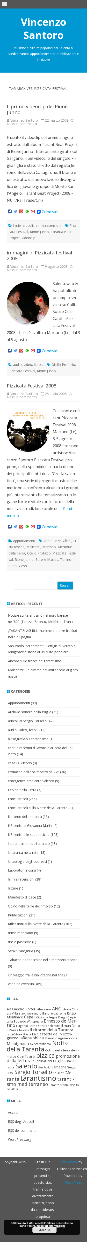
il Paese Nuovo (18, 1030)
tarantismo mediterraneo (40, 1081)
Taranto (54, 1085)
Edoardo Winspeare (28, 1021)
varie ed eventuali (21, 984)
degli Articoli (21, 1121)
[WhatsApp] (27, 212)
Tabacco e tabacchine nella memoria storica (42, 959)
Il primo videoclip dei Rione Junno (37, 109)
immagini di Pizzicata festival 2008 (39, 255)
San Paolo (44, 1067)
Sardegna (58, 1067)
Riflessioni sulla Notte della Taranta (35, 924)
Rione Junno (39, 231)
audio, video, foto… (23, 730)
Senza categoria (20, 950)
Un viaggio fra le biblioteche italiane (35, 975)
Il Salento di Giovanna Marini (30, 825)
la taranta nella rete (23, 852)
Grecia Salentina (49, 1026)
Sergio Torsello (33, 1072)
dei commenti (22, 1130)
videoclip (28, 237)
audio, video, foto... (28, 364)
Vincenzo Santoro (43, 28)
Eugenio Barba (26, 1026)
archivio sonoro (31, 1013)
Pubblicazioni (18, 915)
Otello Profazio (63, 364)
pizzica (45, 1055)
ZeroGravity (68, 1162)
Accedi (13, 1112)
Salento (26, 1065)
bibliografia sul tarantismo (28, 739)
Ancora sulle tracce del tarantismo (34, 661)
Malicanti (33, 547)
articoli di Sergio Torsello (27, 721)
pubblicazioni (42, 1061)
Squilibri (58, 1073)
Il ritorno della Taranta (51, 1029)
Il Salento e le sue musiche (29, 834)
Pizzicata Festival (21, 371)
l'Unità (27, 1034)
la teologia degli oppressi (27, 861)
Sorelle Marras (47, 559)
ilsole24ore (14, 1034)
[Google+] (21, 212)
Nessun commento (22, 123)
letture (13, 888)
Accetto (44, 1230)
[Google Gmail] (33, 212)
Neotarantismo (40, 1044)
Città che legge (46, 1017)
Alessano (44, 1009)
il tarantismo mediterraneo (29, 843)
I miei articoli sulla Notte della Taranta (37, 808)
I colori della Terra (22, 790)
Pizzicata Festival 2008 (31, 385)
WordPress (73, 1182)
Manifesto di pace (22, 897)
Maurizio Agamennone (61, 1038)
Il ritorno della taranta (25, 816)
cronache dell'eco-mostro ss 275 (33, 772)
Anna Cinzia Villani (57, 540)
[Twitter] (15, 212)
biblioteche (58, 1013)
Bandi (46, 1013)
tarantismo (38, 1078)
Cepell (29, 1017)
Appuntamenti (24, 540)
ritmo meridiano (20, 933)
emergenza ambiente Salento (31, 781)
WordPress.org (19, 1139)
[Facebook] (10, 212)
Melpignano (18, 1043)
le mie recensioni (48, 225)
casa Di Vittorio (20, 763)
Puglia (58, 1060)
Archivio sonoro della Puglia (29, 712)
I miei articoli (23, 225)
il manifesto (70, 1025)
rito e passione (19, 942)
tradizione (67, 1085)
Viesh (23, 565)
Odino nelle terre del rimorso (30, 906)
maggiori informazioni (50, 1225)
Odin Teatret (26, 1056)
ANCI (57, 1009)
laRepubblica (31, 1038)
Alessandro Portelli (21, 1009)
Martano (49, 547)
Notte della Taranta (38, 1045)
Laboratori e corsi (22, 870)
